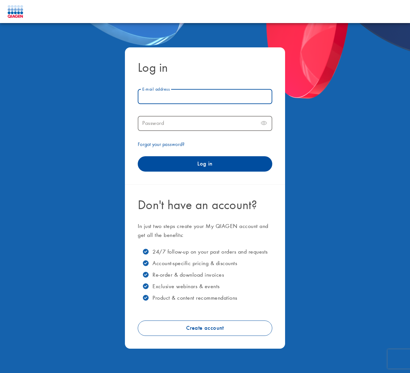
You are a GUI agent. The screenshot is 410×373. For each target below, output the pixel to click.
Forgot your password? (161, 144)
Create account (205, 328)
